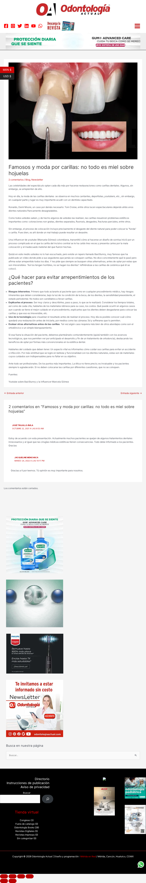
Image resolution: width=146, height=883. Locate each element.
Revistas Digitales (24, 831)
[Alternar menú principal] (137, 26)
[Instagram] (13, 26)
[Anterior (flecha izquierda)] (4, 881)
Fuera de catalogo (25, 824)
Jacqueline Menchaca (26, 457)
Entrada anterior (14, 393)
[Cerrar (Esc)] (30, 876)
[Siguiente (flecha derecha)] (13, 881)
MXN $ (8, 69)
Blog (27, 179)
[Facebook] (6, 26)
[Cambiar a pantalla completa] (13, 876)
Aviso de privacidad (35, 787)
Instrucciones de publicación (28, 783)
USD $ (8, 76)
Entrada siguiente (131, 393)
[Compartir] (21, 876)
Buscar (26, 793)
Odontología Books (24, 827)
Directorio (42, 779)
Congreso (25, 820)
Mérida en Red (88, 856)
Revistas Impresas (25, 834)
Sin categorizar (25, 838)
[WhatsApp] (40, 26)
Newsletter (37, 179)
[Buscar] (47, 799)
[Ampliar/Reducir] (4, 876)
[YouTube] (33, 26)
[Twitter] (19, 26)
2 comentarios (16, 179)
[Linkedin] (26, 26)
